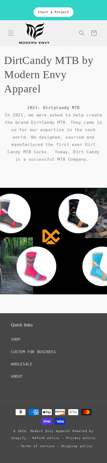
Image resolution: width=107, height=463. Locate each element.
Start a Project (53, 12)
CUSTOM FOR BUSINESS (33, 352)
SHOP (15, 339)
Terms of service (38, 446)
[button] (11, 33)
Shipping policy (77, 446)
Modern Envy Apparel (50, 431)
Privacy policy (81, 438)
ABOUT (17, 376)
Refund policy (46, 438)
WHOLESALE (21, 364)
